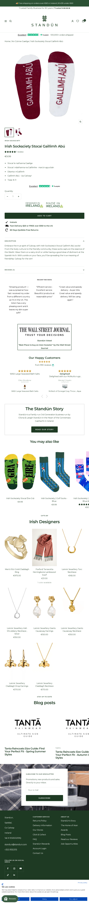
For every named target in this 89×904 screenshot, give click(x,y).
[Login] (73, 21)
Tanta (58, 748)
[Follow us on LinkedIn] (14, 875)
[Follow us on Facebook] (8, 868)
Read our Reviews (69, 839)
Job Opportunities (69, 844)
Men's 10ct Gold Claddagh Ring (17, 570)
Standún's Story (68, 821)
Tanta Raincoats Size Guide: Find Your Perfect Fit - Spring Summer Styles (25, 751)
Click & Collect (39, 835)
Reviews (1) (10, 270)
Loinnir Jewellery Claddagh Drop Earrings (17, 684)
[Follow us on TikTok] (8, 875)
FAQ (35, 839)
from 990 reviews (43, 365)
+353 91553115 (11, 849)
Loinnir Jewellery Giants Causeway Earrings (44, 629)
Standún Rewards (41, 844)
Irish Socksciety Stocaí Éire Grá (20, 498)
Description (10, 241)
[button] (10, 152)
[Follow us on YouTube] (20, 868)
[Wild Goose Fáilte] (65, 387)
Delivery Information (42, 825)
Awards (64, 830)
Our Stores (38, 830)
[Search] (11, 21)
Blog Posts (66, 835)
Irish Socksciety (12, 141)
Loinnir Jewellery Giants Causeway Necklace (72, 629)
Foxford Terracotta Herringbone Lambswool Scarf (44, 572)
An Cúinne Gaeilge (20, 41)
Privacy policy (82, 882)
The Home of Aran (69, 825)
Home (7, 41)
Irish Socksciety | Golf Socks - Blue (54, 499)
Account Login (39, 848)
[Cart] (83, 21)
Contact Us (38, 853)
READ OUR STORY (44, 429)
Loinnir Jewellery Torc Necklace (72, 570)
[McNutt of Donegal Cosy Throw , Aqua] (25, 387)
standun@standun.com (16, 844)
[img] (44, 361)
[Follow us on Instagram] (14, 868)
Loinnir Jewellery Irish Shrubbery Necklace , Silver (17, 631)
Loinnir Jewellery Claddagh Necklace (44, 684)
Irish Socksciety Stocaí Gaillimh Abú (47, 41)
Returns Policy (39, 821)
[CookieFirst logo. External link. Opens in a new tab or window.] (2, 884)
